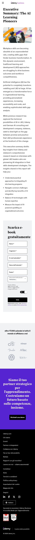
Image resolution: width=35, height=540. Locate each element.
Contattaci (6, 469)
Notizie (5, 457)
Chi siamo (6, 438)
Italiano (10, 503)
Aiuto (5, 473)
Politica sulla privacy (22, 305)
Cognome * (12, 251)
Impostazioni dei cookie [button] (11, 484)
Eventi (5, 441)
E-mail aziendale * (15, 258)
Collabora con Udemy (10, 449)
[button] (3, 2)
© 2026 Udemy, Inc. (9, 533)
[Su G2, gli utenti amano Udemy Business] (14, 517)
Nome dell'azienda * (15, 265)
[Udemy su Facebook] (9, 497)
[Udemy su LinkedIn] (4, 497)
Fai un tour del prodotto (11, 453)
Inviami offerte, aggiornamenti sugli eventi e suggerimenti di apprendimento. (13, 287)
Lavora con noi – (16, 464)
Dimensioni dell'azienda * (16, 277)
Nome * (11, 244)
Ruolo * (11, 272)
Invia (17, 300)
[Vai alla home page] (16, 528)
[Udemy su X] (14, 497)
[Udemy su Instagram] (19, 497)
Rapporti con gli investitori (12, 461)
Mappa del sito (8, 488)
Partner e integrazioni (10, 445)
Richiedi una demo (17, 417)
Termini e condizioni (10, 476)
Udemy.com (7, 434)
